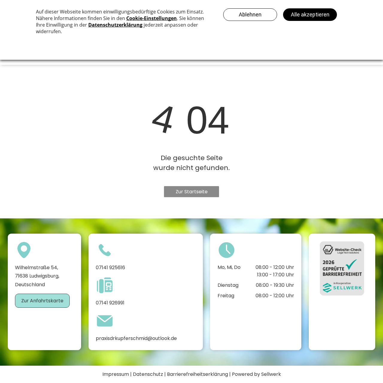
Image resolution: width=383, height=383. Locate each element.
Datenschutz (148, 374)
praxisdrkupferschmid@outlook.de (136, 338)
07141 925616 (110, 267)
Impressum (115, 374)
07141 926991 (110, 302)
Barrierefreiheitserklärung (197, 374)
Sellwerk (271, 374)
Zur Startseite (192, 191)
